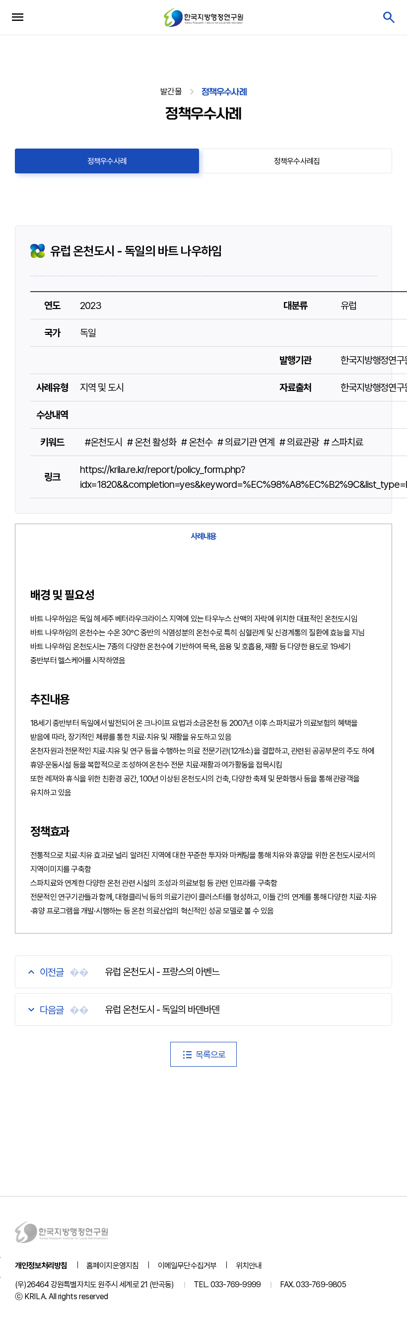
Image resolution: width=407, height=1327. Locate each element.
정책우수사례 (107, 161)
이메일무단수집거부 (187, 1265)
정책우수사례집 (297, 161)
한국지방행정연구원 (203, 17)
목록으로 (210, 1054)
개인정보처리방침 (41, 1265)
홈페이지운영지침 (112, 1265)
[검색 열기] (388, 17)
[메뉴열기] (17, 17)
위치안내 (249, 1265)
